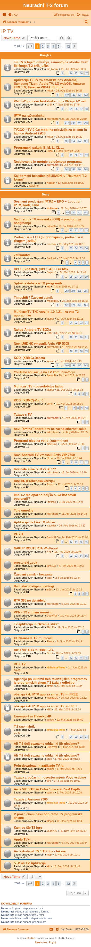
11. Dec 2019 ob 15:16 (70, 389)
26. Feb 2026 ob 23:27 (72, 525)
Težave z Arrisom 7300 (31, 799)
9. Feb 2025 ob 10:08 (69, 792)
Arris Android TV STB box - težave (40, 851)
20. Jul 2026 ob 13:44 (69, 458)
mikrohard (52, 118)
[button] (30, 46)
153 (79, 140)
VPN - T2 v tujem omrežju (33, 612)
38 (86, 109)
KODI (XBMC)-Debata (29, 358)
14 (71, 73)
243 (73, 169)
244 (79, 169)
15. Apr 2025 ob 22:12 (74, 697)
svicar (50, 361)
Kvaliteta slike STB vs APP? (35, 469)
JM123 (51, 627)
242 (67, 169)
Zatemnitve (22, 255)
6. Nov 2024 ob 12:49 (74, 842)
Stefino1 (51, 258)
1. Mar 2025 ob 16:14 (69, 768)
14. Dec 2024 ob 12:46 (70, 821)
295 (79, 290)
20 (81, 337)
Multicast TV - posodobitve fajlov (38, 386)
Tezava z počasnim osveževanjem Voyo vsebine (50, 777)
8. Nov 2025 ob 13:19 (69, 641)
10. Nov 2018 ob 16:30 (69, 403)
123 (79, 305)
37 (81, 109)
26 (71, 276)
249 (79, 123)
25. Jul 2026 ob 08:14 (73, 69)
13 (86, 230)
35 (71, 109)
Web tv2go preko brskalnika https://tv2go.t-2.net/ (50, 101)
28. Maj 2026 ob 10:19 (72, 244)
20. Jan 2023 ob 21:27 (72, 375)
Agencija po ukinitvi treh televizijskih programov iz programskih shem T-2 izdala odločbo (50, 680)
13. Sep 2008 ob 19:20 (71, 182)
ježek (50, 589)
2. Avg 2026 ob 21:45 (72, 443)
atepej (50, 318)
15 (76, 73)
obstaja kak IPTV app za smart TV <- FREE (46, 694)
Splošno (34, 185)
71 (71, 322)
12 (81, 230)
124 (86, 305)
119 (67, 94)
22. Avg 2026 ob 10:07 (73, 208)
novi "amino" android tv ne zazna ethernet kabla (50, 429)
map (49, 854)
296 (86, 290)
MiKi (49, 709)
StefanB (51, 375)
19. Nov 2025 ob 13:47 (73, 615)
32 (86, 155)
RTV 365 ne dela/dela (29, 600)
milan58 (51, 226)
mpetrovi (52, 443)
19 (76, 337)
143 (86, 365)
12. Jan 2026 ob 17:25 (69, 589)
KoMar (51, 182)
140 (67, 365)
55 (86, 555)
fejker (50, 90)
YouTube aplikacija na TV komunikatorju (44, 372)
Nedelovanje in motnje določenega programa (48, 161)
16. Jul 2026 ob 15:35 (71, 226)
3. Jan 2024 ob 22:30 (68, 150)
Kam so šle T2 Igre (28, 827)
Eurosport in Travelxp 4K (32, 716)
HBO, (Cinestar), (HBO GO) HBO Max (41, 269)
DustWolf (52, 615)
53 (76, 555)
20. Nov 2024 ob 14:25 (74, 346)
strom (50, 685)
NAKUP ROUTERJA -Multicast (36, 548)
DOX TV (20, 664)
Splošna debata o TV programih (38, 283)
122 (86, 94)
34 (76, 248)
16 (81, 73)
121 (79, 94)
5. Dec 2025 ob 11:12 (73, 603)
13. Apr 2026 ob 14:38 (74, 513)
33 (71, 248)
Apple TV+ (22, 839)
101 (79, 212)
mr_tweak (52, 69)
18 (71, 337)
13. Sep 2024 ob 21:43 (66, 866)
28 (81, 276)
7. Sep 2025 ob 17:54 (67, 104)
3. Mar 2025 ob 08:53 (67, 758)
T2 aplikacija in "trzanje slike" (36, 624)
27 (76, 276)
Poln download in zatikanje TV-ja (38, 765)
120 (73, 94)
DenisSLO (53, 537)
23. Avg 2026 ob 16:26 (69, 90)
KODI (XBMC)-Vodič (28, 400)
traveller (51, 525)
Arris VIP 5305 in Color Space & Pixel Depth (47, 789)
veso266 (52, 830)
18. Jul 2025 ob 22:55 (68, 653)
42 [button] (68, 46)
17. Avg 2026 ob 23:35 (74, 432)
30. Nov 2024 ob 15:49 (68, 332)
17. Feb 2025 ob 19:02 (67, 780)
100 (73, 212)
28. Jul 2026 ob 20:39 (74, 118)
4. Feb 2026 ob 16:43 (71, 565)
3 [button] (48, 46)
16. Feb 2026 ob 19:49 (67, 551)
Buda (50, 150)
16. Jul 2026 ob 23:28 (74, 472)
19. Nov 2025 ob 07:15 (71, 627)
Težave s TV (23, 414)
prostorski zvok (25, 562)
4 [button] (53, 46)
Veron (50, 403)
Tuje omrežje (23, 510)
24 (86, 736)
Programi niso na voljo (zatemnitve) (41, 440)
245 (86, 169)
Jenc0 (50, 719)
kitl (48, 286)
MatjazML (52, 697)
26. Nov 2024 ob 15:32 (73, 830)
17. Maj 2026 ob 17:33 (72, 258)
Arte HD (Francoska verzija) (34, 481)
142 (79, 365)
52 (71, 555)
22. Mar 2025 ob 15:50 (70, 719)
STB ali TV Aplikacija (30, 863)
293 (67, 290)
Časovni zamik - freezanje (33, 574)
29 (71, 155)
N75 (49, 551)
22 (76, 736)
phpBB (30, 938)
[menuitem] (13, 15)
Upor (49, 332)
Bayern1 (52, 272)
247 (67, 123)
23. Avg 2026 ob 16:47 (74, 417)
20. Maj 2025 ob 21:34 (69, 685)
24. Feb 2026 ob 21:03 (75, 537)
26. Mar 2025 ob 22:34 (67, 709)
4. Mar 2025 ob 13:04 (72, 746)
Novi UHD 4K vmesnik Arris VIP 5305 (41, 343)
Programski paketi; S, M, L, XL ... (39, 147)
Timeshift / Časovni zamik (33, 297)
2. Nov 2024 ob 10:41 (67, 854)
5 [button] (58, 46)
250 (86, 123)
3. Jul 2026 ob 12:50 (71, 501)
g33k (49, 104)
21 (86, 337)
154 (86, 140)
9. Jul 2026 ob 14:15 (73, 164)
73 (81, 322)
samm (50, 768)
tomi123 (51, 565)
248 (73, 123)
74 (86, 322)
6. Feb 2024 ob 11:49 (69, 361)
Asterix (51, 484)
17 (86, 73)
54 (81, 555)
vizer (49, 577)
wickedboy (53, 300)
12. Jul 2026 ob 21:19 (70, 484)
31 (81, 155)
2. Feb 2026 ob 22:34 (67, 577)
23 (81, 736)
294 (73, 290)
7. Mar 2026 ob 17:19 (65, 286)
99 (67, 212)
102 (86, 212)
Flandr (50, 641)
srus (49, 758)
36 (76, 109)
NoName (52, 208)
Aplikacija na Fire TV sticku (34, 522)
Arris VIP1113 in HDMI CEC (34, 650)
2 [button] (42, 46)
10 (71, 230)
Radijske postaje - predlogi (34, 586)
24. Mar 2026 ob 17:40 (72, 272)
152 (73, 140)
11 (76, 230)
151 (67, 140)
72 (76, 322)
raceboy (51, 244)
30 (76, 155)
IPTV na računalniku (29, 115)
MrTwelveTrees (56, 667)
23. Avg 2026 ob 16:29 (69, 136)
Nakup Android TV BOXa (32, 329)
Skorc (50, 458)
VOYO (18, 534)
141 (73, 365)
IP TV (7, 31)
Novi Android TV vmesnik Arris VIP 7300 (44, 455)
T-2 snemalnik (24, 726)
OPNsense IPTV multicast (33, 638)
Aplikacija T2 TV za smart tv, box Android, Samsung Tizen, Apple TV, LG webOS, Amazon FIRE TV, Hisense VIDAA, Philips (49, 83)
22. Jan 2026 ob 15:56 (75, 300)
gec (49, 780)
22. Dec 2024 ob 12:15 (70, 318)
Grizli (50, 653)
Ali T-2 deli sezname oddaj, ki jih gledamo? (46, 743)
